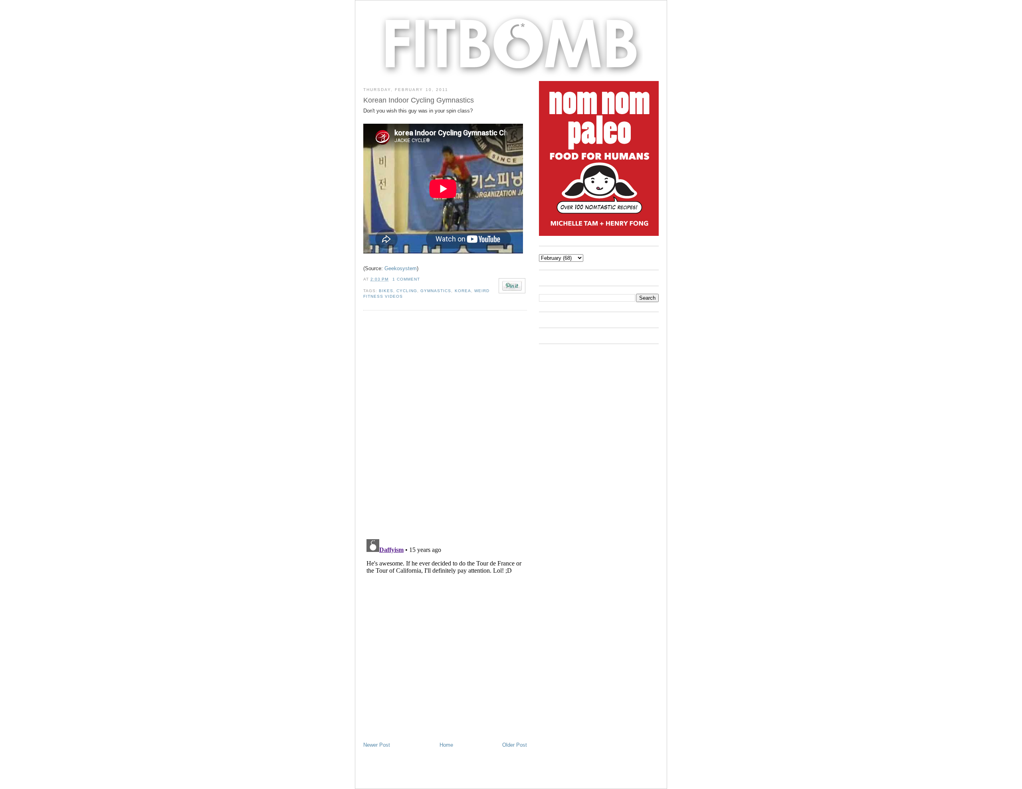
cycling (406, 291)
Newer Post (376, 745)
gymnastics (435, 291)
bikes (386, 291)
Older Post (514, 745)
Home (446, 745)
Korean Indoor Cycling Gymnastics (418, 100)
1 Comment (406, 279)
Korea (463, 291)
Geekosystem (400, 268)
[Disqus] (445, 424)
